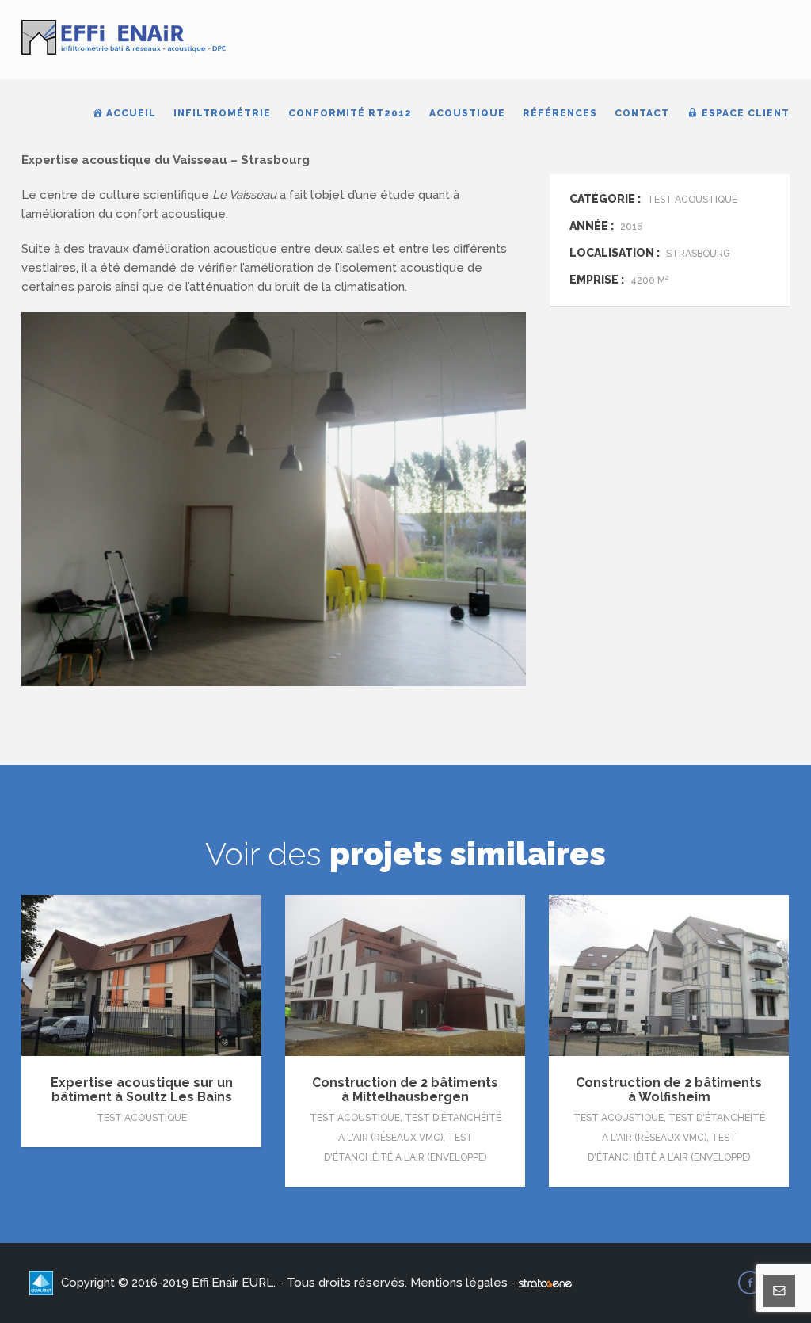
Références (560, 113)
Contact (642, 113)
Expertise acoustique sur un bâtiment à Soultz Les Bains (142, 1089)
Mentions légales (459, 1282)
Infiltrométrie (222, 113)
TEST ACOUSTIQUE (142, 1117)
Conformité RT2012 (350, 113)
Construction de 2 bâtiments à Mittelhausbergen (405, 1089)
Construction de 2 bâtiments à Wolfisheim (669, 1089)
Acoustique (467, 113)
